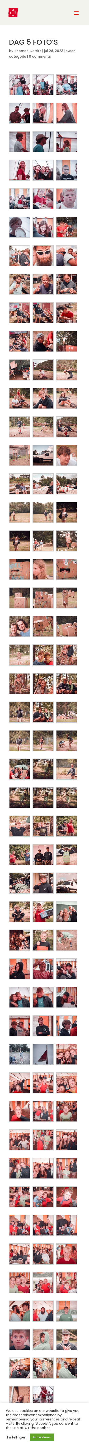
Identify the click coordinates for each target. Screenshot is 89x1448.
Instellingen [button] (16, 1437)
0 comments (40, 56)
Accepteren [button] (42, 1437)
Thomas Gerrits (27, 50)
